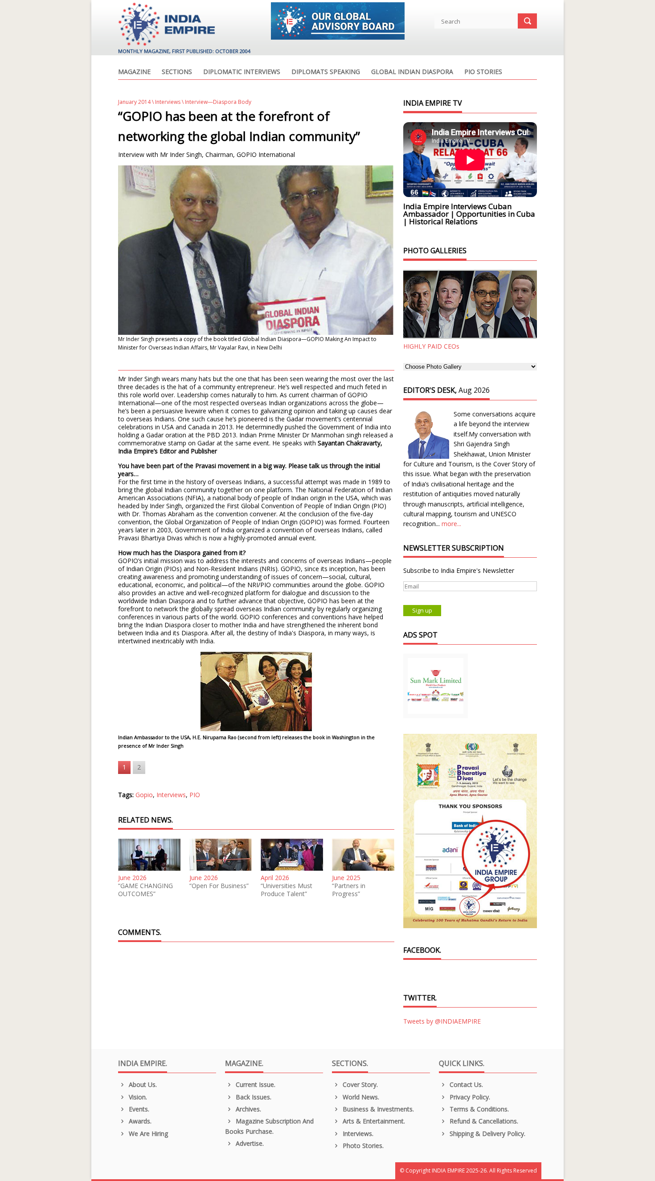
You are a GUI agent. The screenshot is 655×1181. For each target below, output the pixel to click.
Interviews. (357, 1133)
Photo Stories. (362, 1145)
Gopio (144, 794)
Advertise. (249, 1143)
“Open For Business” (219, 886)
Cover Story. (359, 1084)
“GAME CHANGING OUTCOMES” (145, 890)
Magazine (134, 72)
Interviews (167, 102)
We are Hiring (147, 1133)
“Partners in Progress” (348, 890)
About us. (142, 1084)
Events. (138, 1109)
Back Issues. (252, 1097)
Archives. (247, 1109)
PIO (194, 794)
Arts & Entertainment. (373, 1121)
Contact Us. (465, 1084)
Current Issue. (254, 1084)
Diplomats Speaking (325, 72)
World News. (360, 1097)
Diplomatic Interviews (241, 72)
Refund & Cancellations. (483, 1121)
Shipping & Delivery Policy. (486, 1133)
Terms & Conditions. (478, 1109)
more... (451, 523)
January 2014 (134, 102)
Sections (177, 72)
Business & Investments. (377, 1109)
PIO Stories (483, 72)
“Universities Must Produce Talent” (286, 890)
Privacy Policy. (469, 1097)
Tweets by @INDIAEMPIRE (442, 1021)
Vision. (137, 1097)
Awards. (139, 1121)
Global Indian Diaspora (412, 72)
